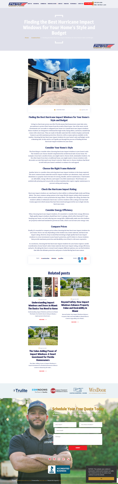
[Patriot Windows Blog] (63, 459)
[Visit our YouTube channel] (49, 459)
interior (54, 258)
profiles (61, 258)
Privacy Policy (63, 480)
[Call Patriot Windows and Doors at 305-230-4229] (68, 459)
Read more (41, 319)
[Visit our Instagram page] (59, 459)
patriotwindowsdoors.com (23, 480)
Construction (60, 109)
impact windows (63, 174)
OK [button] (101, 478)
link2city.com (43, 480)
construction (45, 258)
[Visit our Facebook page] (54, 459)
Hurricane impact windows (37, 193)
